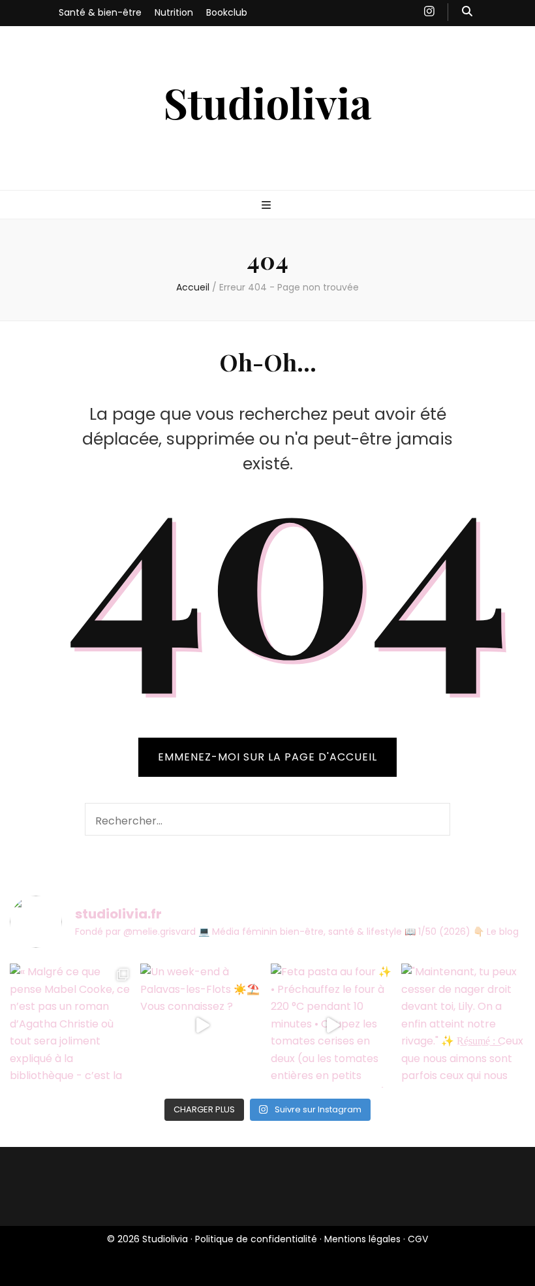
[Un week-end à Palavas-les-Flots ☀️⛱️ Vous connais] (202, 1026)
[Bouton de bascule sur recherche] (467, 12)
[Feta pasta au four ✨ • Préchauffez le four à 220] (333, 1026)
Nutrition (174, 12)
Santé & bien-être (100, 12)
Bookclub (226, 12)
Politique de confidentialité (256, 1239)
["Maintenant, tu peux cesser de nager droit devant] (463, 1026)
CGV (418, 1239)
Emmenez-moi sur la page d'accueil (267, 756)
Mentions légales (362, 1239)
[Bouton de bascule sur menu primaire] (268, 206)
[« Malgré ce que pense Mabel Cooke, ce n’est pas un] (72, 1026)
